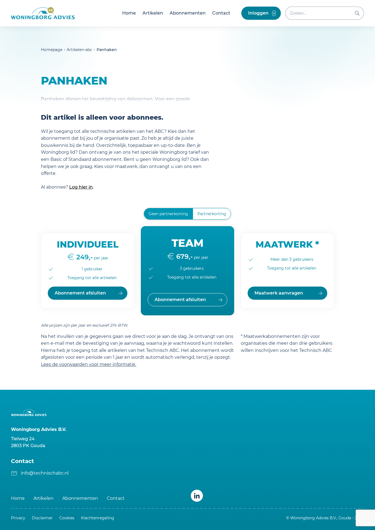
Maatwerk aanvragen (278, 293)
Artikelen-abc (79, 49)
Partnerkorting (211, 213)
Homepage (51, 49)
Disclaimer (42, 517)
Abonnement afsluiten (80, 293)
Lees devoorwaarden (88, 364)
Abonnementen (188, 13)
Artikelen (152, 13)
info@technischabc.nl (45, 473)
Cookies (66, 517)
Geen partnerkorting (168, 213)
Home (129, 13)
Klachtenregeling (97, 517)
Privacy (18, 517)
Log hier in (81, 187)
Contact (221, 13)
